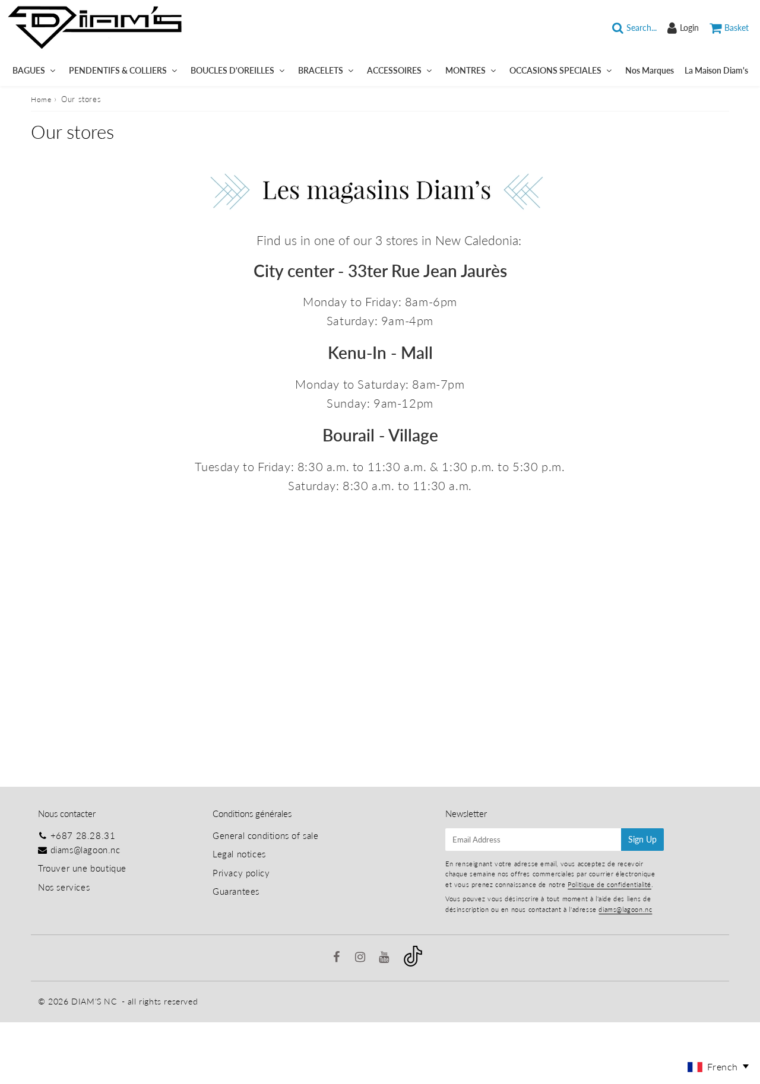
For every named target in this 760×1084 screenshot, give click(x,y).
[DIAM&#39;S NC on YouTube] (385, 957)
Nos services (64, 887)
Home (41, 99)
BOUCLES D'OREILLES (232, 70)
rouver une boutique (84, 868)
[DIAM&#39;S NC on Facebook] (338, 957)
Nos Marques (649, 70)
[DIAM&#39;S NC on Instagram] (361, 957)
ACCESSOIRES (394, 70)
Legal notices (239, 853)
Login (689, 28)
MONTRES (465, 70)
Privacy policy (241, 872)
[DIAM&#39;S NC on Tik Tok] (413, 963)
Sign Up (642, 839)
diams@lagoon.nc (85, 849)
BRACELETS (320, 70)
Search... (641, 28)
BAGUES (28, 70)
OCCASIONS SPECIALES (555, 70)
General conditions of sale (266, 835)
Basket (736, 28)
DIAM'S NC (93, 1001)
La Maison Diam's (716, 70)
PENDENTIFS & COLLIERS (118, 70)
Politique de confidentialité (609, 884)
